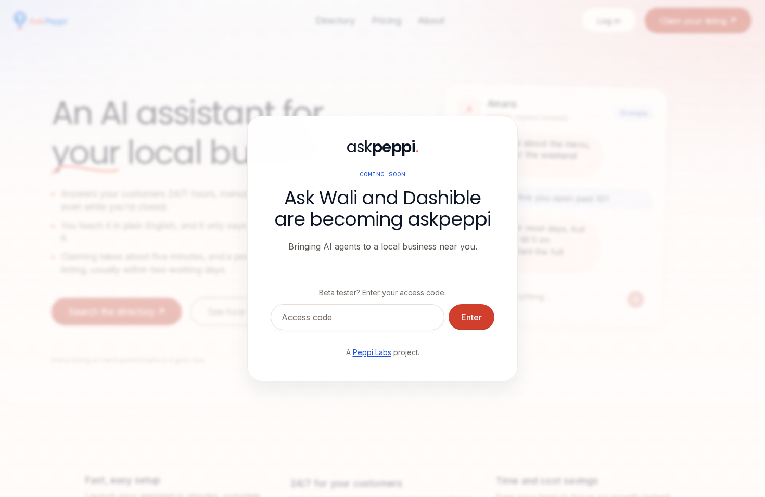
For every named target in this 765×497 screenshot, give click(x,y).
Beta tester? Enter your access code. (382, 292)
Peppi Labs (372, 352)
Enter (471, 317)
